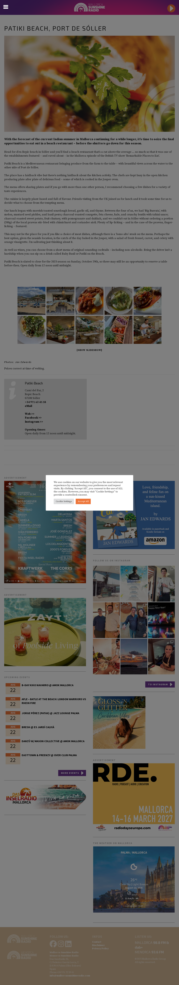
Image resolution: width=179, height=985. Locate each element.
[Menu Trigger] (6, 6)
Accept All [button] (83, 501)
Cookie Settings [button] (64, 501)
